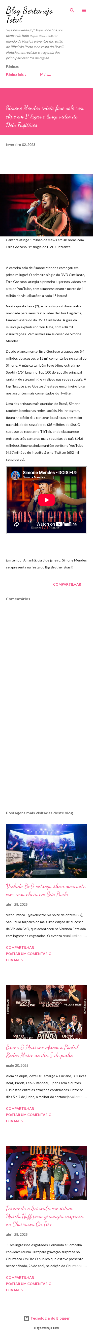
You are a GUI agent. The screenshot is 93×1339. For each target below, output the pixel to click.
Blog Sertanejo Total (29, 15)
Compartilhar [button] (67, 584)
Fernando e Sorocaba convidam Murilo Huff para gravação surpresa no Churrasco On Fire (44, 1216)
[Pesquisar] (72, 9)
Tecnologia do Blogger (50, 1318)
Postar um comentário (29, 953)
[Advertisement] (46, 763)
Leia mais (14, 960)
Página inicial (17, 74)
